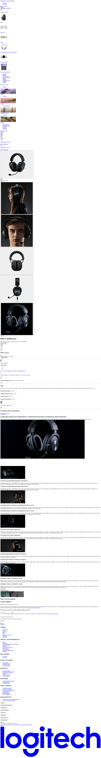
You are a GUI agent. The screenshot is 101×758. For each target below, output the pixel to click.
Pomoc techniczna (3, 6)
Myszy (4, 642)
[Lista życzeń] (1, 135)
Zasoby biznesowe (6, 676)
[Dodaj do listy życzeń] (1, 179)
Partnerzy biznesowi (6, 674)
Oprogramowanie (3, 130)
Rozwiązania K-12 (6, 682)
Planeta (1, 132)
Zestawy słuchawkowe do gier (8, 650)
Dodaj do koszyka (4, 357)
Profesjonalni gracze (6, 663)
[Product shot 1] (16, 164)
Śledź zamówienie (6, 693)
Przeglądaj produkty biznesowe (8, 671)
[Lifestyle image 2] (16, 231)
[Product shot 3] (16, 289)
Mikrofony (5, 651)
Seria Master (5, 656)
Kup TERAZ (3, 8)
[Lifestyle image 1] (16, 198)
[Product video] (17, 319)
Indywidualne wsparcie (7, 688)
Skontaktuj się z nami (7, 691)
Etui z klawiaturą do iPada (8, 647)
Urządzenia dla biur (6, 670)
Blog (4, 632)
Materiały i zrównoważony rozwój (6, 393)
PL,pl (3, 7)
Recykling (5, 636)
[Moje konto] (1, 137)
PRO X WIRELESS (4, 144)
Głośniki (4, 646)
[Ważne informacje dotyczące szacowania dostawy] (1, 377)
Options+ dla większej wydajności (9, 700)
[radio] (0, 355)
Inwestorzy (5, 631)
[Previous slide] (1, 589)
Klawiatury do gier (6, 649)
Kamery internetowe (6, 645)
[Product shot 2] (16, 261)
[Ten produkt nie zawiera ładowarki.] (1, 350)
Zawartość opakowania (5, 396)
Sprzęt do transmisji (6, 665)
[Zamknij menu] (1, 9)
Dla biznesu (5, 4)
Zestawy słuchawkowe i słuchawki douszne (11, 644)
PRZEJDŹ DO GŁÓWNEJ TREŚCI (7, 0)
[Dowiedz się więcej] (1, 407)
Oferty (1, 131)
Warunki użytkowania (4, 724)
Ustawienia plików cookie (22, 724)
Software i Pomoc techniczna (6, 399)
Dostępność (5, 637)
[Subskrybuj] (12, 612)
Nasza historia (5, 629)
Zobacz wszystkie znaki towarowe (34, 607)
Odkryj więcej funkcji (4, 590)
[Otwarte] (3, 138)
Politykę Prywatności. (54, 613)
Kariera (4, 630)
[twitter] (2, 621)
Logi (1, 139)
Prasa (4, 633)
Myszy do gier (5, 648)
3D (2, 181)
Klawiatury (5, 643)
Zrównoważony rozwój (7, 634)
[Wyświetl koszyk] (1, 138)
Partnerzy (4, 673)
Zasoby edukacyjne (6, 683)
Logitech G (5, 2)
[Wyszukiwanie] (1, 134)
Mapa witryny (29, 724)
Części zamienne (6, 692)
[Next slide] (4, 589)
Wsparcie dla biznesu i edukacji (8, 690)
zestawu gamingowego (21, 370)
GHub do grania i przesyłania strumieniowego (11, 699)
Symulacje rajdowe (6, 664)
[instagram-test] (1, 621)
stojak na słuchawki (8, 370)
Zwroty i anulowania (7, 694)
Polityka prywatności (13, 724)
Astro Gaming (5, 662)
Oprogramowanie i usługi (7, 672)
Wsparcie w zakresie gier (7, 689)
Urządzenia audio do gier (5, 141)
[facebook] (3, 621)
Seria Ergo (5, 657)
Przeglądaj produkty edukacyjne (9, 681)
